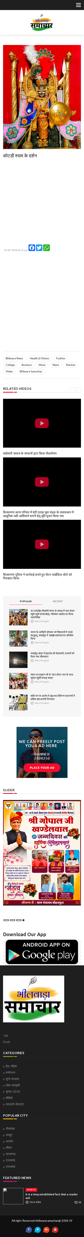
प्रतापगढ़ (10, 1154)
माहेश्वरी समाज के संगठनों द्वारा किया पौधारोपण (30, 453)
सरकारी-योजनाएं (15, 1104)
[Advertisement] (42, 202)
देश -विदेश (11, 1066)
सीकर (9, 1147)
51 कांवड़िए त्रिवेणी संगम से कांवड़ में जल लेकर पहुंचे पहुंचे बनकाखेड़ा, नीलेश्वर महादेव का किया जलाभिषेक (53, 614)
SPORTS (31, 1190)
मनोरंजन (10, 1072)
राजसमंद (10, 1160)
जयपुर (9, 1135)
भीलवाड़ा (10, 1128)
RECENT (58, 601)
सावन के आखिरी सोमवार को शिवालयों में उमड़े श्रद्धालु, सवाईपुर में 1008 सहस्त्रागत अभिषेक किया (52, 635)
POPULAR (26, 601)
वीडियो (9, 1098)
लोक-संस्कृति (13, 1085)
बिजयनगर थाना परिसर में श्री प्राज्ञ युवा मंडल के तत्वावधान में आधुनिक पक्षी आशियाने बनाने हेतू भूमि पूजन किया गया (38, 514)
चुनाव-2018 (13, 1091)
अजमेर (9, 1141)
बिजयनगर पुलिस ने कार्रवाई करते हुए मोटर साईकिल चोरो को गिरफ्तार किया (37, 576)
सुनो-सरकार (12, 1079)
